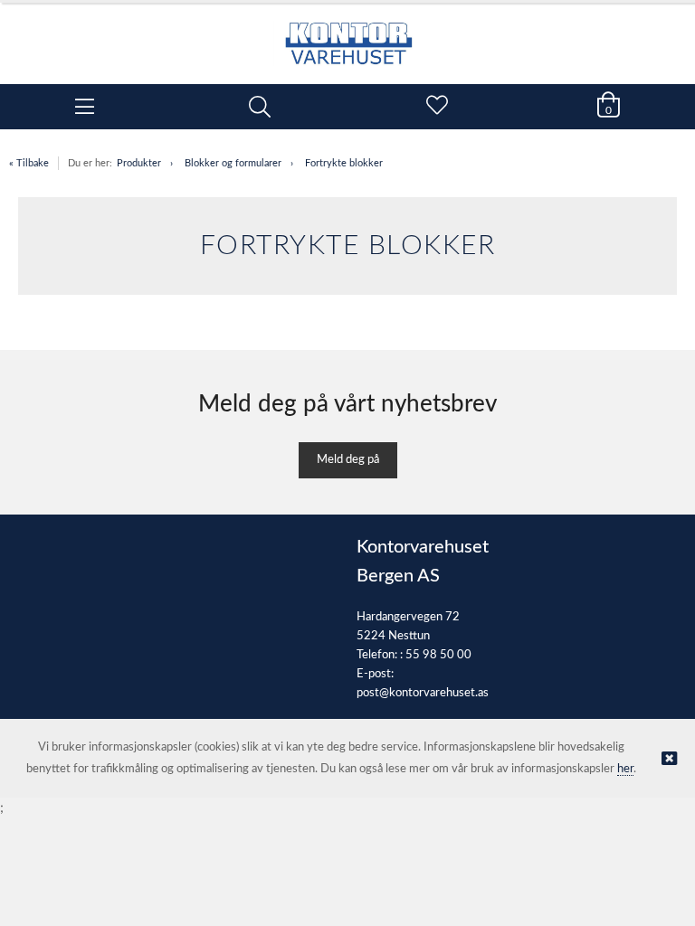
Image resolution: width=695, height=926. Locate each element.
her (625, 769)
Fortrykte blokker (344, 163)
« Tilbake (29, 163)
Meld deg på (348, 460)
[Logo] (347, 34)
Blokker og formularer (233, 163)
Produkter (139, 163)
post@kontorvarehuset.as (423, 693)
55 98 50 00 (438, 655)
